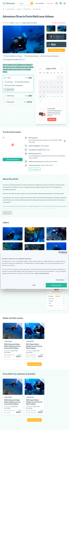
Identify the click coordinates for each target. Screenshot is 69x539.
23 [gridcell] (61, 91)
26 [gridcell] (47, 96)
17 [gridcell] (40, 91)
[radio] (18, 83)
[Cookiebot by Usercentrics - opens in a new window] (59, 252)
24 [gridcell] (40, 96)
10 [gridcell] (40, 87)
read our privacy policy (41, 273)
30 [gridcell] (61, 96)
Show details (60, 280)
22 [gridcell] (58, 91)
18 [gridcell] (44, 91)
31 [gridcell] (40, 101)
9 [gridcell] (61, 82)
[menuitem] (39, 3)
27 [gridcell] (51, 96)
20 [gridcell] (51, 91)
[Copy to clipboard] (64, 141)
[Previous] (40, 68)
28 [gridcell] (54, 96)
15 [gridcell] (58, 87)
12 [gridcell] (47, 87)
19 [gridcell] (47, 91)
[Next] (61, 68)
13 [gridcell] (51, 87)
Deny (34, 285)
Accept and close (56, 285)
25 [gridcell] (44, 96)
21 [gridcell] (54, 91)
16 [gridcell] (61, 87)
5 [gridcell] (47, 82)
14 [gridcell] (54, 87)
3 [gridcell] (40, 82)
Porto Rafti (27, 9)
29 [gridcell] (58, 96)
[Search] (31, 3)
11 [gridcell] (44, 87)
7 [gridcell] (54, 82)
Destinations (10, 9)
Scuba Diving (36, 9)
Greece (19, 9)
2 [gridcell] (61, 77)
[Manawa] (9, 3)
